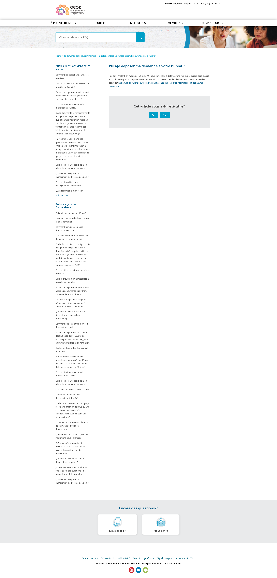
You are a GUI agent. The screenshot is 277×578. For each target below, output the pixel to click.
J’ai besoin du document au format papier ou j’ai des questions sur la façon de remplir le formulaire (72, 471)
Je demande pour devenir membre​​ (80, 55)
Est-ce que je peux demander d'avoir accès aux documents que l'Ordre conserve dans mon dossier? (73, 95)
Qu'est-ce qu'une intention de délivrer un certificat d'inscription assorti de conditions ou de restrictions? (71, 448)
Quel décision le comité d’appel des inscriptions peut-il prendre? (72, 436)
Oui (153, 115)
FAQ (196, 3)
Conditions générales (143, 558)
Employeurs (137, 23)
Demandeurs (211, 23)
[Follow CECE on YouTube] (131, 572)
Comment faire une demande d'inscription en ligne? (69, 229)
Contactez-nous (90, 558)
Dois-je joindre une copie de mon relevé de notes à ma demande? (71, 166)
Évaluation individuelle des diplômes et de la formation (72, 220)
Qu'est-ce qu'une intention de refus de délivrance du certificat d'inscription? (72, 426)
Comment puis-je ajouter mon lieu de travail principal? (72, 325)
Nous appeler (117, 530)
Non (165, 115)
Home (58, 55)
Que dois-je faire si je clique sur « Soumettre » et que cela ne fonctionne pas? (71, 315)
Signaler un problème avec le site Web (176, 558)
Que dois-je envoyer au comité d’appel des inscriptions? (70, 460)
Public (100, 23)
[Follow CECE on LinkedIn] (138, 572)
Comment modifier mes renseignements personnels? (69, 184)
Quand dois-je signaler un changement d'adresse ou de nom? (72, 175)
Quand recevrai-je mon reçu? (69, 190)
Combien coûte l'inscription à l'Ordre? (73, 389)
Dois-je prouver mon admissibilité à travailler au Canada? (72, 85)
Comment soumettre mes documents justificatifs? (68, 396)
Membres (174, 23)
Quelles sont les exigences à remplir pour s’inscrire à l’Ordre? (127, 55)
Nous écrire (161, 530)
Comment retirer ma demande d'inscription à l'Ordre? (70, 106)
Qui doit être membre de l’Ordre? (71, 213)
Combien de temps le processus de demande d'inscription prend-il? (72, 237)
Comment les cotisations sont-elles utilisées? (72, 76)
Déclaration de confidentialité (115, 558)
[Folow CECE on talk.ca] (145, 572)
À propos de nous (63, 23)
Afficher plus (62, 195)
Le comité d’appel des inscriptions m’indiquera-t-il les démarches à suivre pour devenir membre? (71, 303)
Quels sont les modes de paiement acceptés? (72, 350)
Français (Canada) (209, 3)
